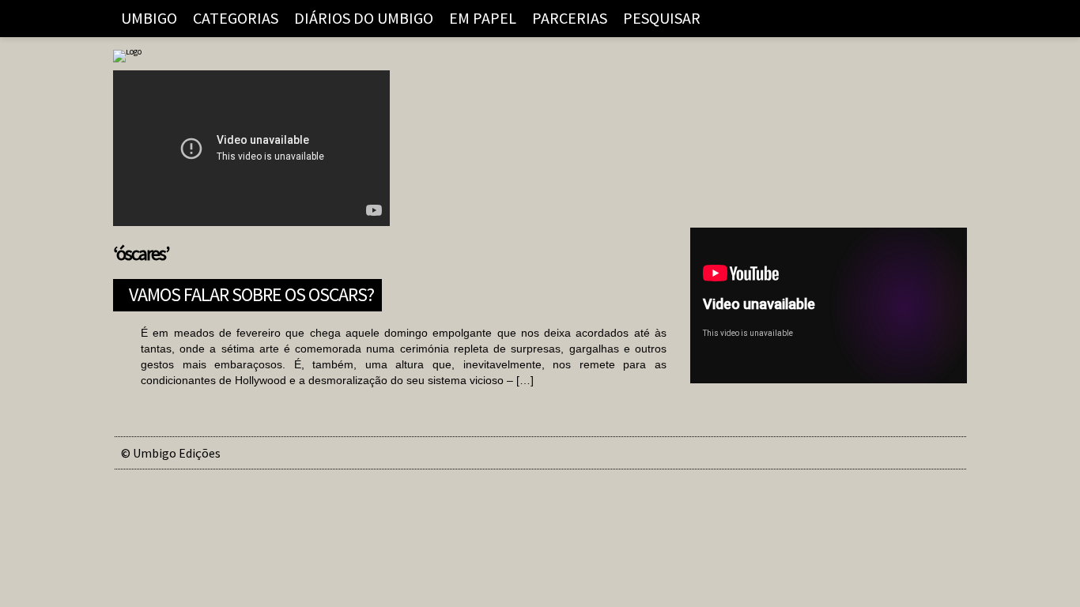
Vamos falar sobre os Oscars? (251, 292)
